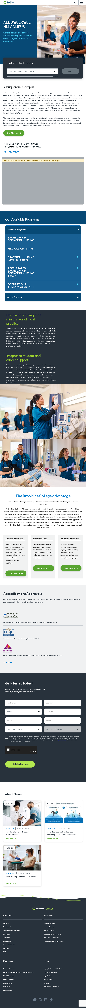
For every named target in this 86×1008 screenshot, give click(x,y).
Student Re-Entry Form (51, 986)
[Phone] (75, 2)
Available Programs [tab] (17, 229)
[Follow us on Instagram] (40, 1000)
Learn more (15, 573)
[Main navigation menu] (81, 2)
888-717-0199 (11, 151)
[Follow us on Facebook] (35, 1000)
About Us (6, 923)
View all (6, 662)
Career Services (49, 927)
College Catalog (49, 930)
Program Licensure (9, 969)
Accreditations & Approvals (11, 930)
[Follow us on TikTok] (51, 1000)
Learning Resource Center (52, 934)
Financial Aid (7, 941)
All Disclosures (7, 990)
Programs (6, 934)
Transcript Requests (50, 972)
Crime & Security (8, 979)
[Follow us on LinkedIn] (46, 1000)
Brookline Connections (51, 937)
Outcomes (6, 986)
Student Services (49, 923)
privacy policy (62, 740)
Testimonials (7, 927)
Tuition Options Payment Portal (53, 941)
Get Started (12, 133)
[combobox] (32, 71)
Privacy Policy (7, 983)
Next (70, 71)
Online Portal (48, 979)
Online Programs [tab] (15, 297)
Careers (6, 948)
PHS (4, 952)
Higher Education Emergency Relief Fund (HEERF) (18, 972)
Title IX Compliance (9, 976)
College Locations (9, 945)
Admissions (6, 937)
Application (47, 976)
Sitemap (47, 983)
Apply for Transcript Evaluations (54, 969)
